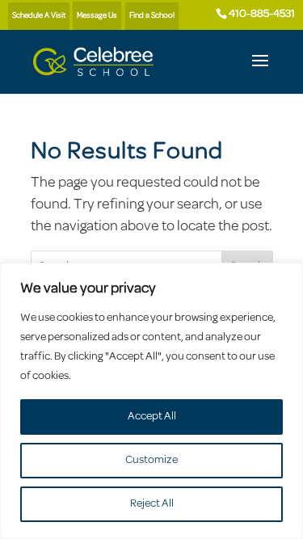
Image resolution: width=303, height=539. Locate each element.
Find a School (152, 15)
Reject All (152, 504)
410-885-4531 (262, 14)
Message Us (97, 15)
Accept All (152, 416)
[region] (151, 401)
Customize (151, 460)
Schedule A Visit (38, 15)
